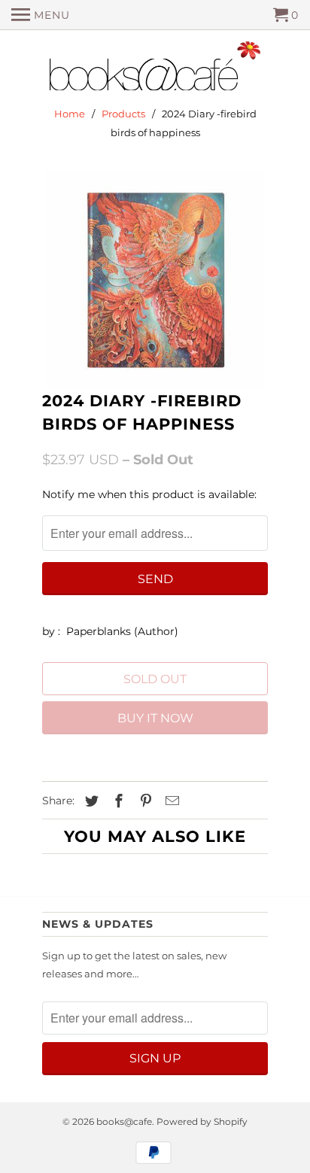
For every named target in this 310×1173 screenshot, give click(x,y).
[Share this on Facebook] (117, 801)
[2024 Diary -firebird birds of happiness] (155, 280)
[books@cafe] (155, 69)
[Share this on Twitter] (90, 801)
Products (123, 114)
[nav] (40, 15)
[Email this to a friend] (170, 801)
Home (69, 114)
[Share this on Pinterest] (144, 801)
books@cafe (124, 1121)
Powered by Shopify (202, 1121)
